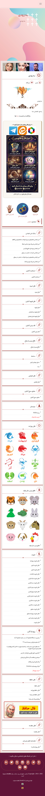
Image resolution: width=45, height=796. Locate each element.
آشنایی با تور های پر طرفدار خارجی (30, 652)
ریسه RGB (36, 412)
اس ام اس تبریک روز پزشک (32, 261)
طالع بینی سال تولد (34, 545)
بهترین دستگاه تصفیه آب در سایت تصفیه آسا (27, 637)
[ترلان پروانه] (23, 67)
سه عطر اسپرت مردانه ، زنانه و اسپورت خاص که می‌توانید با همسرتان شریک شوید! (24, 647)
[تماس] (17, 762)
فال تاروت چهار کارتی (34, 587)
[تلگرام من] (33, 762)
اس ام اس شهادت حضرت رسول (31, 252)
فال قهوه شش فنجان (34, 316)
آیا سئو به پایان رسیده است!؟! (31, 642)
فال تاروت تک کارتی (34, 578)
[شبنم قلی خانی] (9, 67)
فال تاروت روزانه (35, 560)
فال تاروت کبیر (35, 565)
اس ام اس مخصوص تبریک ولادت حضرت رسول (26, 257)
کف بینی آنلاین (36, 331)
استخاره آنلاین (36, 276)
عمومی (29, 221)
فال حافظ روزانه (35, 690)
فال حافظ (37, 685)
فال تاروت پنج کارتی (34, 591)
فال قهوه (37, 307)
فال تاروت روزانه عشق (33, 613)
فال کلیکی (37, 381)
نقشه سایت (16, 780)
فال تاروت (37, 622)
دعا (17, 116)
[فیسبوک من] (28, 762)
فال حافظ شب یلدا (35, 694)
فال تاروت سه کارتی (34, 582)
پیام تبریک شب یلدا (34, 698)
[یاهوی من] (39, 762)
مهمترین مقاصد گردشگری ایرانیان (30, 657)
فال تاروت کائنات (35, 573)
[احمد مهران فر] (36, 67)
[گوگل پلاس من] (6, 762)
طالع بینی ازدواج (35, 346)
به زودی (23, 15)
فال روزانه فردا (35, 746)
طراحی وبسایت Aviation (33, 666)
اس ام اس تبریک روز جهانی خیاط (31, 243)
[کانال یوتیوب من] (25, 767)
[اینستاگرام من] (22, 762)
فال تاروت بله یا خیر (34, 617)
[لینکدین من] (20, 767)
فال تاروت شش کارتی (33, 595)
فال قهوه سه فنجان (34, 311)
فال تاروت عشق (35, 609)
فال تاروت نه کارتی (34, 600)
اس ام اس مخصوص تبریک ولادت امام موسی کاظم (26, 239)
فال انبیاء (37, 292)
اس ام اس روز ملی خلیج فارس (31, 248)
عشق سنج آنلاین (35, 397)
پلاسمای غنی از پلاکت (34, 661)
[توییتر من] (12, 762)
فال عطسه (37, 731)
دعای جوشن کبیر (35, 362)
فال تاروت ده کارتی (34, 604)
